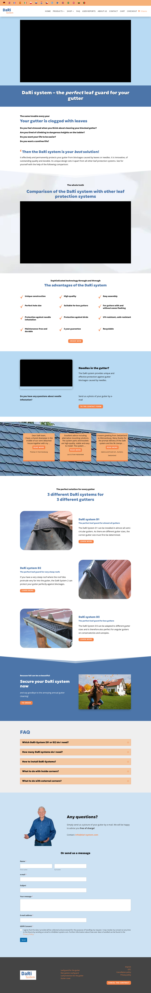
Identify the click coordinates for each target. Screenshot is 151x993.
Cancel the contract (118, 983)
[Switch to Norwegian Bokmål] (62, 3)
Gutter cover (66, 978)
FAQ (78, 11)
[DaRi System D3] (46, 647)
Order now (75, 341)
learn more (86, 541)
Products (58, 11)
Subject (23, 886)
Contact (113, 11)
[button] (134, 448)
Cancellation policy (123, 972)
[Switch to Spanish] (20, 3)
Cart (122, 11)
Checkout (132, 11)
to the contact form (90, 406)
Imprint (128, 967)
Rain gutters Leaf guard (70, 973)
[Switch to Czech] (46, 3)
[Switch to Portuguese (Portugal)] (84, 3)
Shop (69, 11)
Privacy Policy (28, 934)
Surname (57, 870)
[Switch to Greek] (52, 3)
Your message (26, 896)
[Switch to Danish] (73, 3)
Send (24, 940)
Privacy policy (125, 975)
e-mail (23, 875)
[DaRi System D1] (46, 549)
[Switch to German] (4, 3)
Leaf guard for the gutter (70, 970)
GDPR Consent (26, 926)
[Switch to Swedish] (68, 3)
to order (26, 703)
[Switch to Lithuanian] (78, 3)
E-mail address (26, 915)
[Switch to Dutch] (41, 3)
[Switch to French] (14, 3)
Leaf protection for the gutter (72, 976)
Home (48, 11)
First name (23, 870)
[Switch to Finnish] (57, 3)
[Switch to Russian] (36, 3)
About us (102, 11)
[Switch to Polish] (30, 3)
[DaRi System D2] (105, 598)
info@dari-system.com (86, 834)
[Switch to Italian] (25, 3)
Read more (38, 447)
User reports (89, 11)
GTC (129, 969)
